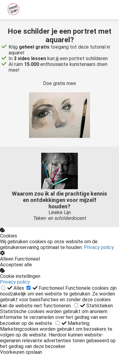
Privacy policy (99, 247)
